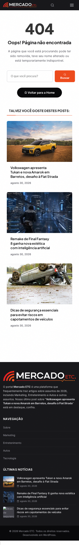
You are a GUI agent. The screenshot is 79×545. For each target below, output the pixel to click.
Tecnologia (9, 458)
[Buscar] (52, 5)
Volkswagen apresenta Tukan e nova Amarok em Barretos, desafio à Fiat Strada (34, 172)
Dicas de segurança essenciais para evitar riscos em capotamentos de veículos (34, 314)
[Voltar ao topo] (0, 543)
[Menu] (72, 5)
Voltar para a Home (41, 92)
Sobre (6, 427)
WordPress (49, 534)
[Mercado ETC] (20, 6)
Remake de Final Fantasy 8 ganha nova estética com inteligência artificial (30, 243)
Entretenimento (12, 442)
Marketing (9, 435)
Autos (6, 450)
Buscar (64, 77)
